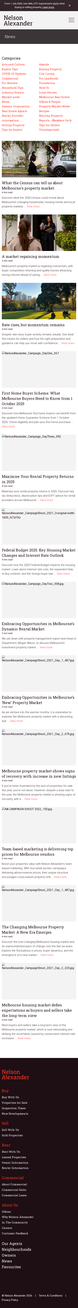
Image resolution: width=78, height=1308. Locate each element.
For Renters (10, 83)
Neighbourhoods (16, 1249)
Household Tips (12, 87)
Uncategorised (49, 129)
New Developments (15, 1113)
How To (44, 87)
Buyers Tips (10, 69)
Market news (11, 97)
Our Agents (12, 1243)
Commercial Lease (14, 1195)
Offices (6, 1211)
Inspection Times (14, 1108)
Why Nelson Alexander (18, 1217)
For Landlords (48, 78)
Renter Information (15, 1168)
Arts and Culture (13, 64)
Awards (44, 64)
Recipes (44, 111)
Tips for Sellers (49, 125)
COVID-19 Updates (14, 73)
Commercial (10, 78)
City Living (46, 73)
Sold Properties (12, 1135)
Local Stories (48, 92)
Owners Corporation (16, 106)
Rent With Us (11, 1151)
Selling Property (13, 125)
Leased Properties (14, 1157)
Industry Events (13, 92)
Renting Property (51, 115)
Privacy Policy (10, 1300)
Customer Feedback (15, 1233)
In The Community (15, 1222)
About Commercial (14, 1184)
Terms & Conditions (50, 1295)
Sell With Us (10, 1130)
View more (33, 206)
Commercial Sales (14, 1190)
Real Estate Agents (14, 111)
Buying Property (50, 69)
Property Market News (54, 106)
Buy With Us (10, 1097)
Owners (9, 1255)
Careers (7, 1228)
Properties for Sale (14, 1102)
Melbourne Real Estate (54, 97)
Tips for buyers (12, 129)
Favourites (11, 1266)
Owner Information (15, 1162)
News (5, 102)
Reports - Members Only (55, 120)
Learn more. (48, 7)
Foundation (47, 83)
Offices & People (50, 102)
